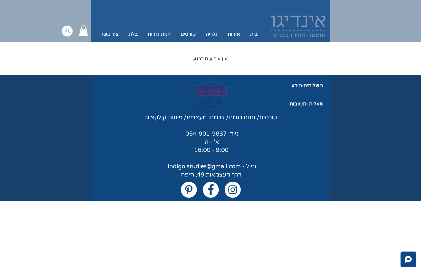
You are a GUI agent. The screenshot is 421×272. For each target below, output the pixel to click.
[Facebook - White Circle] (211, 190)
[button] (83, 30)
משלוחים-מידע (307, 86)
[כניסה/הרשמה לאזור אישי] (67, 31)
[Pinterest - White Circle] (189, 190)
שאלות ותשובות (306, 104)
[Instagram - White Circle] (233, 190)
